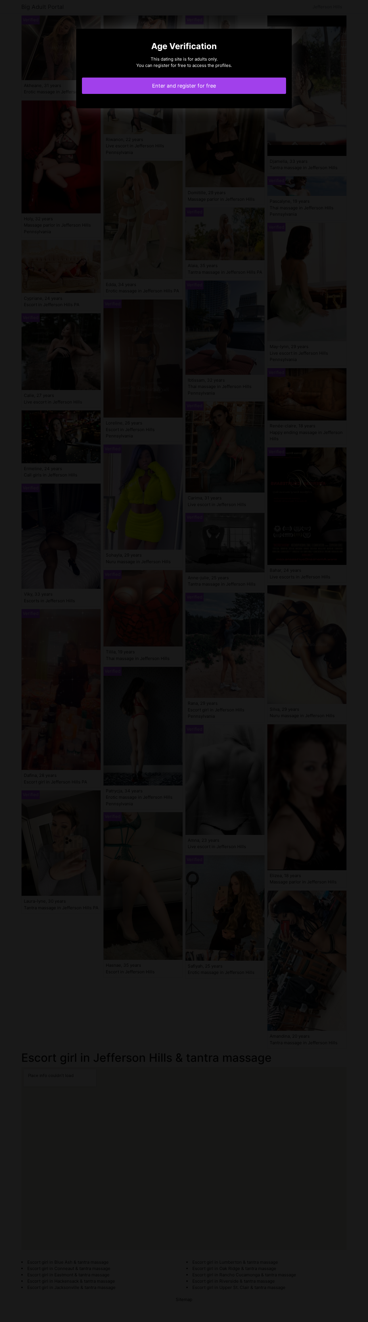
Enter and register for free (184, 86)
